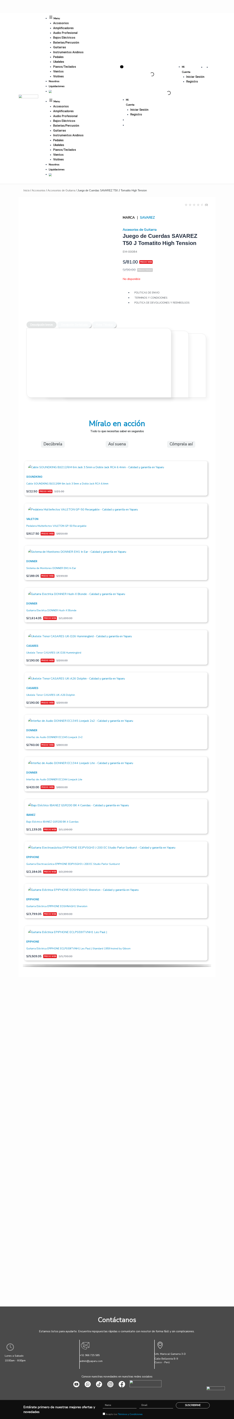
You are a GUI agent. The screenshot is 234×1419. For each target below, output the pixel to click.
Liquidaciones (57, 86)
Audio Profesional (65, 33)
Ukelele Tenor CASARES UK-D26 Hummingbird (53, 652)
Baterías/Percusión (66, 42)
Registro (192, 81)
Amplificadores (63, 28)
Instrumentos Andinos (68, 52)
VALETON (32, 519)
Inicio (26, 190)
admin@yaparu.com (91, 1361)
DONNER (31, 561)
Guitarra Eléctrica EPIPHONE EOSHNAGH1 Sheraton (56, 906)
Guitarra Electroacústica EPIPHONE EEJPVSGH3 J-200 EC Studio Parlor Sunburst (73, 864)
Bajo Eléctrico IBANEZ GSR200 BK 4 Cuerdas (52, 821)
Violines (58, 76)
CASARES (32, 645)
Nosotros (54, 81)
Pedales (58, 57)
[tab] (41, 324)
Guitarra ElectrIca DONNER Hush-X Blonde (51, 610)
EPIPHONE (32, 857)
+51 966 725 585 (90, 1355)
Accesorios (61, 23)
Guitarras (59, 47)
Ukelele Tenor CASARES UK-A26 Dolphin (50, 695)
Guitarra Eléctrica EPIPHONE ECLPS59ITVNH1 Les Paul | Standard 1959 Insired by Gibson (78, 948)
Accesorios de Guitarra (61, 190)
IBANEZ (30, 814)
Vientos (58, 71)
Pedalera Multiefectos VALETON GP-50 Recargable (56, 526)
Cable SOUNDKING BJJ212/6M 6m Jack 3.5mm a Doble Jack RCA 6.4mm (67, 483)
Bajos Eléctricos (64, 37)
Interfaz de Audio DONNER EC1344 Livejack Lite (54, 779)
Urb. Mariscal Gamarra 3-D (170, 1354)
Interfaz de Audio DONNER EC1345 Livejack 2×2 (54, 737)
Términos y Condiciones (130, 1414)
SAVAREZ (147, 217)
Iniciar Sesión (195, 76)
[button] (117, 965)
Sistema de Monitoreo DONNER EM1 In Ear (51, 568)
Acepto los (124, 1414)
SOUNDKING (34, 476)
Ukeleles (58, 61)
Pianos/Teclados (64, 66)
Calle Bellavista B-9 (166, 1358)
